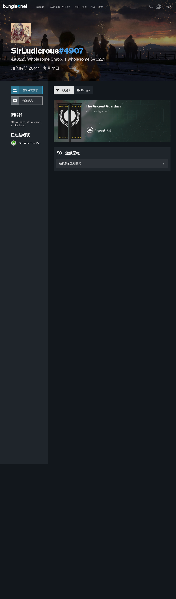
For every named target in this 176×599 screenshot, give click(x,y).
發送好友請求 (30, 90)
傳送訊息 (28, 100)
